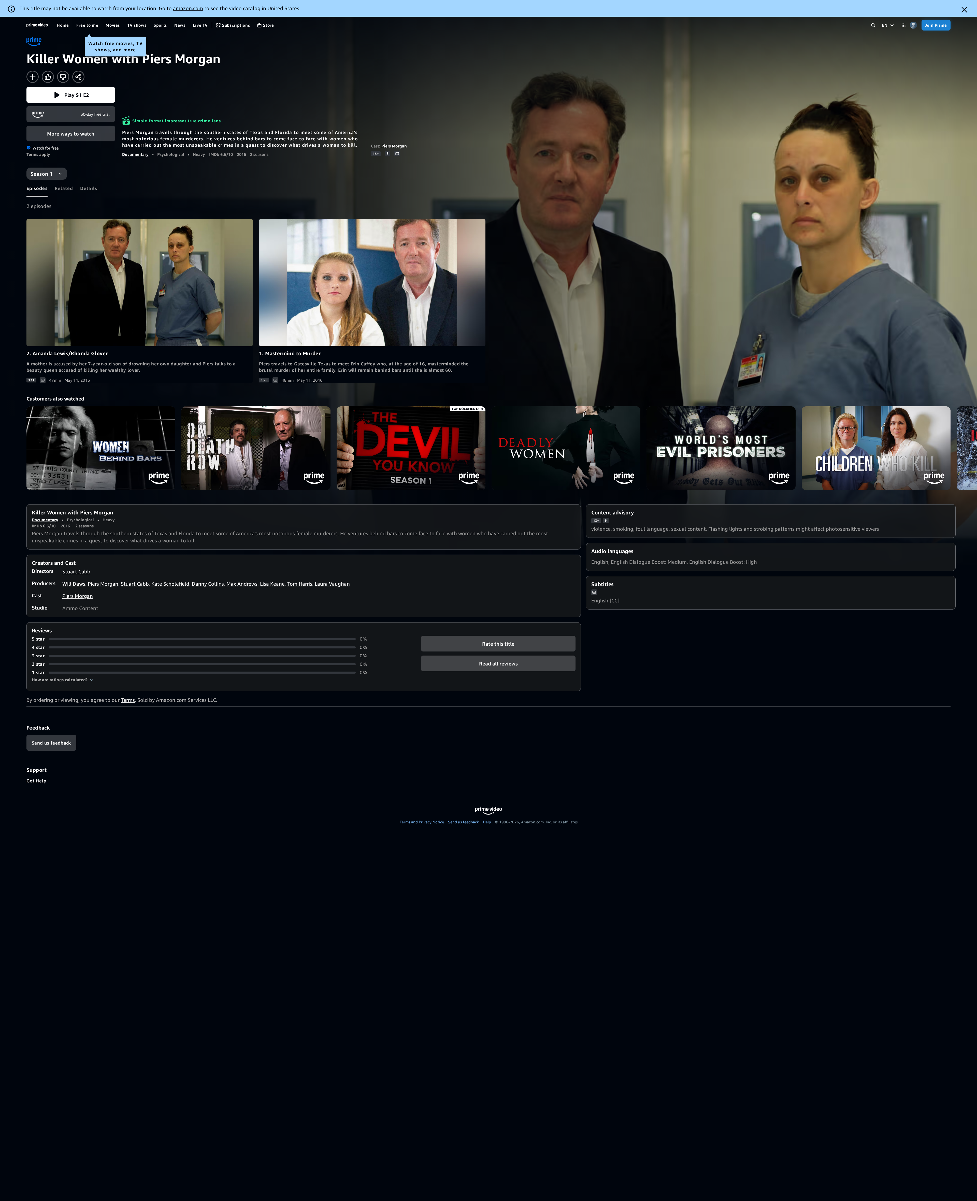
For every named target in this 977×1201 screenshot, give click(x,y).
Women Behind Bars (100, 448)
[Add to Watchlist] (32, 77)
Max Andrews (241, 584)
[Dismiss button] (964, 10)
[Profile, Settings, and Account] (913, 25)
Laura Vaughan (332, 584)
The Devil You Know (411, 448)
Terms (128, 700)
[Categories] (904, 25)
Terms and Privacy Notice (422, 822)
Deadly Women (566, 448)
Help (487, 822)
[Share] (78, 77)
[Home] (37, 25)
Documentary (135, 154)
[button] (70, 95)
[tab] (37, 188)
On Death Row (255, 448)
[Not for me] (63, 77)
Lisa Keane (272, 584)
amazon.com (188, 8)
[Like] (48, 77)
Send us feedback (463, 822)
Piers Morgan (394, 146)
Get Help (36, 780)
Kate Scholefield (170, 584)
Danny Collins (208, 584)
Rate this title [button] (498, 644)
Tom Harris (299, 584)
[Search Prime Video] (873, 25)
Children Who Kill (876, 448)
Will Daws (73, 584)
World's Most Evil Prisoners (720, 448)
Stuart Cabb (76, 571)
